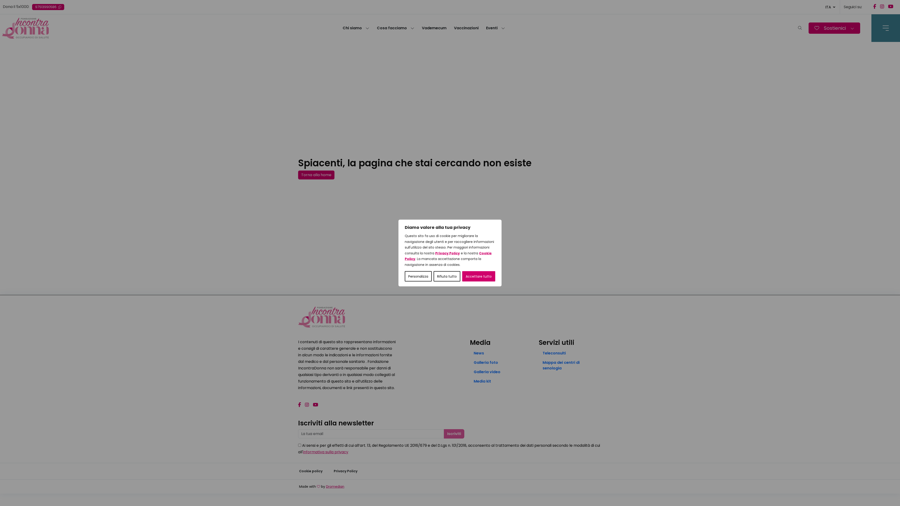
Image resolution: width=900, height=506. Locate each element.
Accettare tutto (479, 276)
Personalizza (418, 276)
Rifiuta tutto (447, 276)
